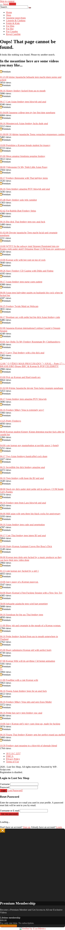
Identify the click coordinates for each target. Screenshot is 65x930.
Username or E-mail (9, 810)
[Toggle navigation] (1, 4)
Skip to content (7, 1)
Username (5, 784)
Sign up (26, 827)
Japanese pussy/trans (16, 18)
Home (9, 12)
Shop (8, 15)
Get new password (9, 814)
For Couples (12, 31)
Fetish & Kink (13, 23)
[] (30, 7)
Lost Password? (15, 790)
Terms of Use (12, 761)
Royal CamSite (13, 34)
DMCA (9, 756)
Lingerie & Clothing (15, 20)
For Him (10, 26)
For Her (10, 28)
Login (3, 790)
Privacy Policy (13, 759)
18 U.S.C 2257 (13, 753)
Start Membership (8, 926)
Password (4, 787)
